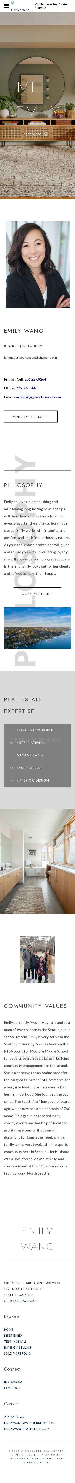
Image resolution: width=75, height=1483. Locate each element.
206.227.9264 (35, 379)
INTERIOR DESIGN (33, 780)
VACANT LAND (30, 755)
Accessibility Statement (32, 1458)
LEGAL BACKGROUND (36, 730)
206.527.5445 (26, 388)
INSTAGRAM (13, 1382)
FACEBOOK (12, 1388)
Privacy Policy (49, 1455)
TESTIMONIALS (15, 1341)
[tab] (37, 730)
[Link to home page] (21, 6)
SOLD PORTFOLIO (17, 1353)
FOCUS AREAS (29, 768)
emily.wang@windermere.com (37, 397)
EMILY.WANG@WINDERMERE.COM (29, 1423)
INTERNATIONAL (31, 743)
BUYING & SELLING (17, 1347)
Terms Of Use (21, 1455)
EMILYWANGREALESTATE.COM (26, 1429)
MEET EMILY (13, 1335)
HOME (8, 1329)
